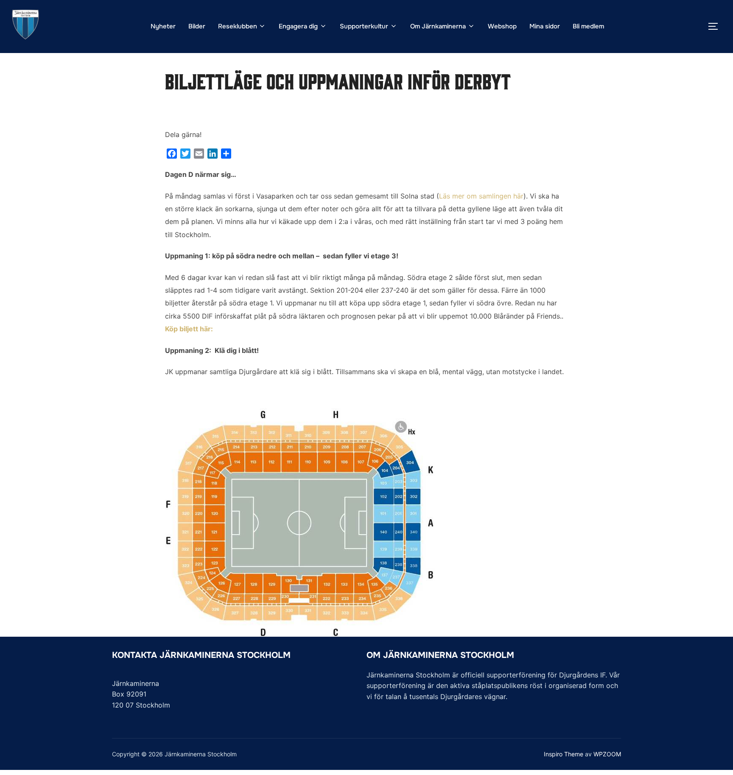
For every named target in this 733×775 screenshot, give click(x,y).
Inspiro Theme (563, 754)
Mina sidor (544, 26)
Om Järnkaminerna (438, 26)
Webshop (502, 26)
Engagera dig (298, 26)
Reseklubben (237, 26)
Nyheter (163, 26)
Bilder (196, 26)
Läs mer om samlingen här (481, 196)
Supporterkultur (364, 26)
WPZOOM (607, 754)
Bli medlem (588, 26)
